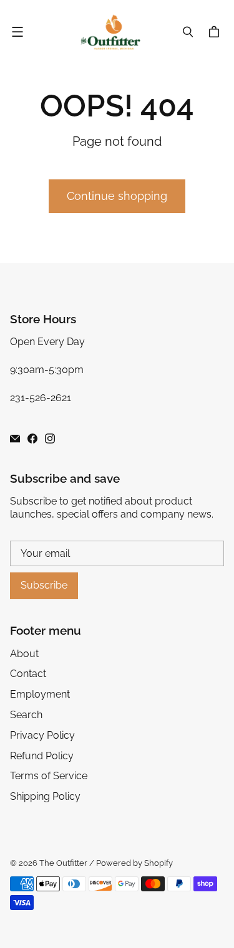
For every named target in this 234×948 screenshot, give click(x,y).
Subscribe (44, 585)
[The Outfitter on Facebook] (32, 438)
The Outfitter (63, 863)
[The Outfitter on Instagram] (50, 438)
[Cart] (216, 31)
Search (26, 715)
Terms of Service (48, 776)
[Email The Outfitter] (15, 438)
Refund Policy (42, 756)
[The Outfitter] (114, 32)
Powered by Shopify (134, 863)
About (24, 654)
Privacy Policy (42, 735)
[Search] (188, 31)
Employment (40, 694)
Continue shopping (117, 195)
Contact (28, 674)
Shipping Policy (45, 796)
